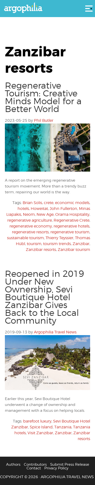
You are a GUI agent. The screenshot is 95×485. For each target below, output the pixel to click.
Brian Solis (32, 202)
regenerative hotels (71, 226)
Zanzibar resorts (41, 249)
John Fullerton (63, 208)
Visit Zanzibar (40, 433)
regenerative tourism (69, 232)
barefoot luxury (37, 421)
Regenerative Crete (71, 220)
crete (48, 202)
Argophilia (47, 8)
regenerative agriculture (29, 220)
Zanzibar (81, 243)
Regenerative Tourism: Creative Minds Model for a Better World (43, 97)
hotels (23, 208)
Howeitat (39, 208)
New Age (45, 214)
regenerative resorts (30, 232)
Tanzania (62, 427)
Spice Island (41, 427)
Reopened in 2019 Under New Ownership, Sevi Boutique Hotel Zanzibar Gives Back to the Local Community (44, 297)
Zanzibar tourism (74, 249)
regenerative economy (31, 226)
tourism (34, 243)
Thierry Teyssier (59, 238)
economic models (72, 202)
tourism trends (57, 243)
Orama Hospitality (72, 214)
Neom (29, 214)
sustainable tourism (25, 238)
